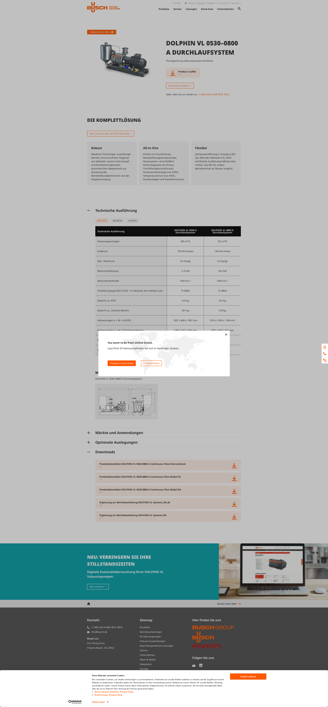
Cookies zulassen (248, 676)
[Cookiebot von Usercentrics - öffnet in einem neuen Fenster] (75, 702)
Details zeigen (98, 702)
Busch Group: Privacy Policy (108, 695)
